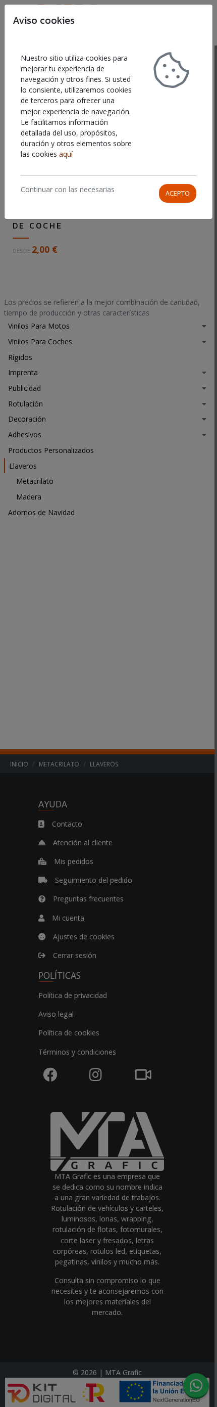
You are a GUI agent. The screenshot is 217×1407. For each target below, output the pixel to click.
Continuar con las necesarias (68, 189)
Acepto (178, 193)
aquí (66, 154)
